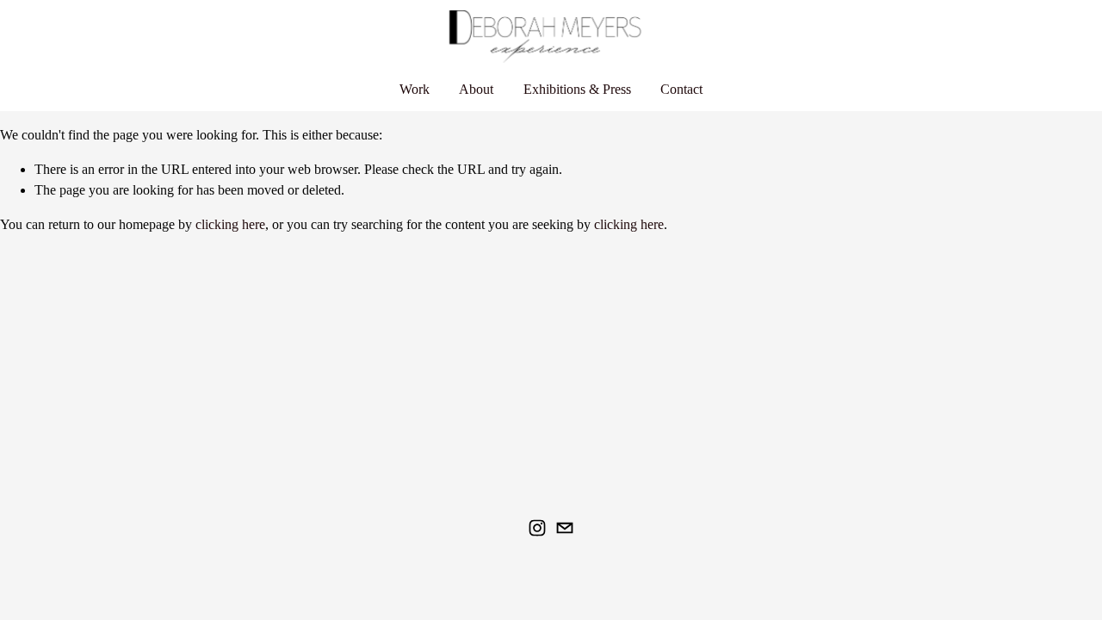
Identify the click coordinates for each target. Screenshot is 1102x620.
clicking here (230, 224)
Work (414, 89)
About (476, 89)
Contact (681, 89)
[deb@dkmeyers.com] (564, 527)
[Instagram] (537, 527)
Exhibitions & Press (577, 89)
